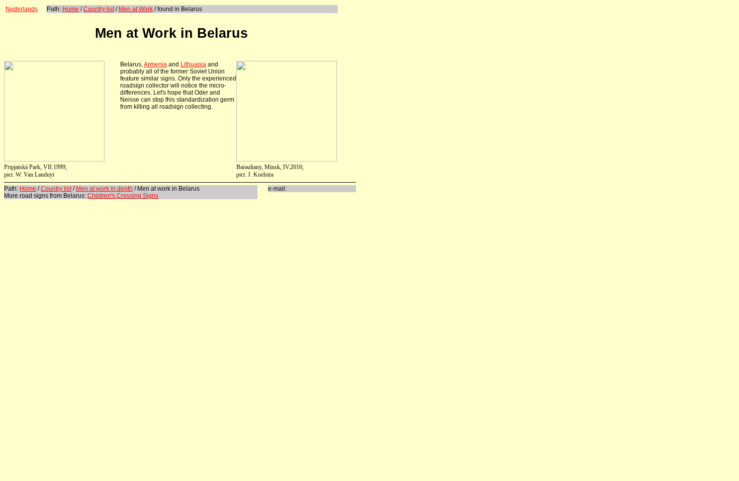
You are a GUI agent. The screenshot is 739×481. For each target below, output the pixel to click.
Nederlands (22, 9)
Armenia (155, 64)
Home (70, 9)
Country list (98, 9)
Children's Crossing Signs (122, 195)
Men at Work (136, 9)
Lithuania (193, 64)
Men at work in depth (104, 188)
